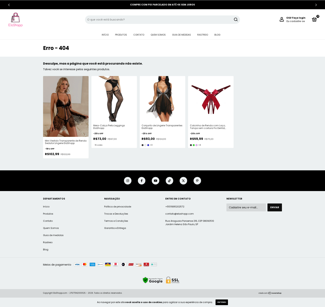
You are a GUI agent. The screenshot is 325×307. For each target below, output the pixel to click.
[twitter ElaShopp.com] (183, 180)
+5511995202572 (174, 206)
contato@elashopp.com (179, 213)
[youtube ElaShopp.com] (155, 180)
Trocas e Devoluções (116, 213)
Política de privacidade (117, 206)
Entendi (221, 302)
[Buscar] (235, 19)
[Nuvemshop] (270, 293)
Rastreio (202, 34)
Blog (217, 34)
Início (105, 34)
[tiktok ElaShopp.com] (169, 180)
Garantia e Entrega (115, 228)
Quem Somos (158, 34)
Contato (138, 34)
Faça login (298, 17)
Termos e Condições (116, 220)
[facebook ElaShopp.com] (141, 180)
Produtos (121, 34)
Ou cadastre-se (295, 21)
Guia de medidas (181, 34)
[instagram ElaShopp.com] (127, 180)
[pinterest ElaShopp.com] (197, 180)
